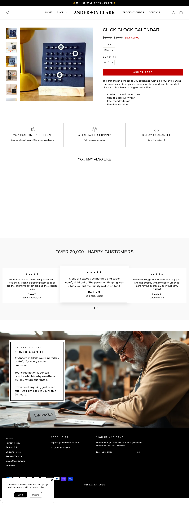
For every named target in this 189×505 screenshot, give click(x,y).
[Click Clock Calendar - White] (11, 220)
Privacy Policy (13, 443)
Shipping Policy (13, 452)
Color (107, 44)
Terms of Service (14, 456)
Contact (154, 12)
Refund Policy (13, 447)
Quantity (110, 57)
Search (9, 438)
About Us (10, 465)
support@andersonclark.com (40, 140)
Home (48, 12)
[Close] (51, 480)
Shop (60, 12)
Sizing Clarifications (15, 461)
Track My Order (133, 12)
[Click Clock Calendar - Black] (7, 220)
